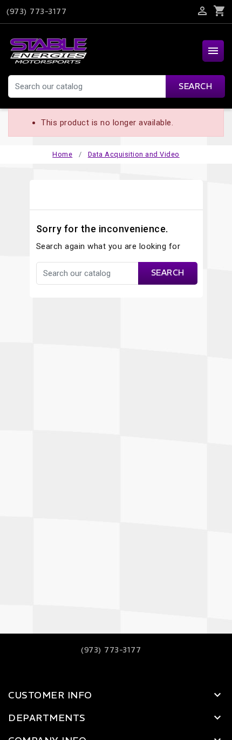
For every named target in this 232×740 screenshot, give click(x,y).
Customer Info (50, 695)
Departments (47, 718)
